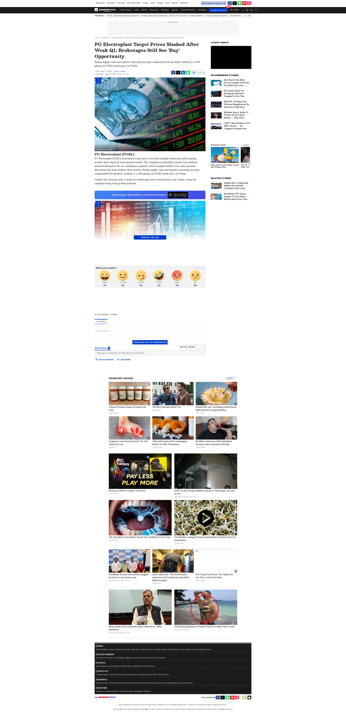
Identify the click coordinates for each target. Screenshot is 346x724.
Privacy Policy (150, 705)
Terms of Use (138, 705)
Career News (152, 674)
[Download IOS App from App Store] (249, 697)
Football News (126, 666)
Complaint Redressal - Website (182, 705)
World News (147, 649)
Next (249, 15)
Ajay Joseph (119, 71)
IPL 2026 (234, 10)
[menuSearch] (256, 10)
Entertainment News (104, 658)
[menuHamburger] (251, 10)
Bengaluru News (204, 649)
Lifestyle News (102, 674)
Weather (99, 691)
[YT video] (244, 3)
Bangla (160, 3)
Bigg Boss (130, 658)
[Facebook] (230, 3)
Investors (223, 705)
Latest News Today (122, 649)
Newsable (111, 3)
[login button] (247, 10)
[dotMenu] (243, 10)
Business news (102, 683)
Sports (175, 10)
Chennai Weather (127, 691)
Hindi (167, 3)
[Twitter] (234, 3)
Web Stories (164, 674)
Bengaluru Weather (143, 691)
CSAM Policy (163, 705)
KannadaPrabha (133, 3)
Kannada (121, 3)
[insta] (249, 3)
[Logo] (106, 10)
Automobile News (185, 683)
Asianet (105, 697)
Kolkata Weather (196, 16)
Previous (245, 15)
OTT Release (119, 658)
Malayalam (100, 3)
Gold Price (131, 683)
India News (136, 649)
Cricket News (113, 666)
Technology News (170, 683)
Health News (131, 674)
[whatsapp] (239, 3)
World (144, 10)
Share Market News (118, 683)
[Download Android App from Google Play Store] (244, 697)
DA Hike (140, 683)
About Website (125, 705)
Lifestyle (202, 10)
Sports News (101, 666)
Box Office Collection (157, 658)
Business (154, 10)
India (136, 10)
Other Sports (149, 666)
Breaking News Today (104, 649)
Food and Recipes (117, 674)
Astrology (141, 674)
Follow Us (201, 73)
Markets (165, 10)
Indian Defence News (188, 649)
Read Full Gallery (150, 237)
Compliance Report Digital (207, 705)
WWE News (138, 666)
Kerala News (173, 649)
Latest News (125, 10)
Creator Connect (218, 10)
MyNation (184, 3)
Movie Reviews (141, 658)
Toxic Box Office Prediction (216, 16)
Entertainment (188, 10)
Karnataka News (160, 649)
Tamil (152, 3)
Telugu (145, 3)
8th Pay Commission (153, 683)
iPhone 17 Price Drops (178, 16)
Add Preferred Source (212, 3)
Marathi (175, 3)
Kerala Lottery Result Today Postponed (123, 16)
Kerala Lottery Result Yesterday (154, 16)
